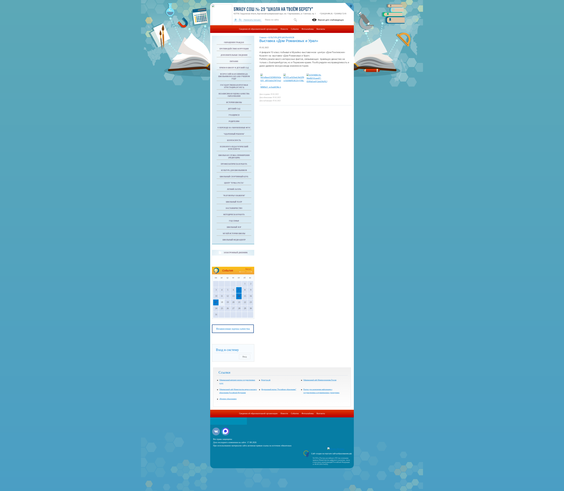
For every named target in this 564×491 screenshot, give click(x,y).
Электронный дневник (235, 252)
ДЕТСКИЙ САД (234, 109)
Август (248, 269)
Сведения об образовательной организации (258, 29)
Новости (284, 29)
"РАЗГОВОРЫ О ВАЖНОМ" (234, 196)
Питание (234, 61)
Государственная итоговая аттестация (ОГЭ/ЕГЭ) (234, 86)
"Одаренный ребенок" (234, 134)
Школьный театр (234, 202)
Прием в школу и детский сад (234, 68)
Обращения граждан (234, 42)
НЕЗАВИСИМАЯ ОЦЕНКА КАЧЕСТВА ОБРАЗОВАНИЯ (234, 95)
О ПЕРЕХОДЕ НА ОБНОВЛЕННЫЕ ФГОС (234, 128)
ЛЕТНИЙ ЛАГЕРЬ (234, 189)
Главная (263, 37)
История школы (234, 102)
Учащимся (234, 115)
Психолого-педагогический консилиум (234, 148)
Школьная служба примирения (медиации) (234, 156)
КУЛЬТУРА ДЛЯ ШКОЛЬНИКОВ (281, 37)
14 (239, 296)
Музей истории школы (234, 233)
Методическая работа (234, 215)
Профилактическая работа (234, 164)
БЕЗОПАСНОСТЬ (234, 140)
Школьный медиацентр (234, 240)
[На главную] (236, 20)
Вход (244, 357)
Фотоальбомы (308, 29)
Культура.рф (265, 380)
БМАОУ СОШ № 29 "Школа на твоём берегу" (273, 9)
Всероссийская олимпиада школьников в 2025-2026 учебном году (234, 76)
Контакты (321, 29)
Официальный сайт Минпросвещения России (319, 380)
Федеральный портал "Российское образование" (278, 389)
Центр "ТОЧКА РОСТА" (234, 183)
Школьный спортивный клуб (234, 177)
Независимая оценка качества (233, 328)
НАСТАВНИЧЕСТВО (234, 208)
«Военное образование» (228, 399)
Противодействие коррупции (234, 49)
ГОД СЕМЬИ (234, 221)
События (295, 29)
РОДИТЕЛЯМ (234, 121)
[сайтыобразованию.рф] (349, 7)
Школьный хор (234, 227)
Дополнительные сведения (234, 55)
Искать (295, 20)
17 (216, 302)
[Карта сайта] (240, 20)
